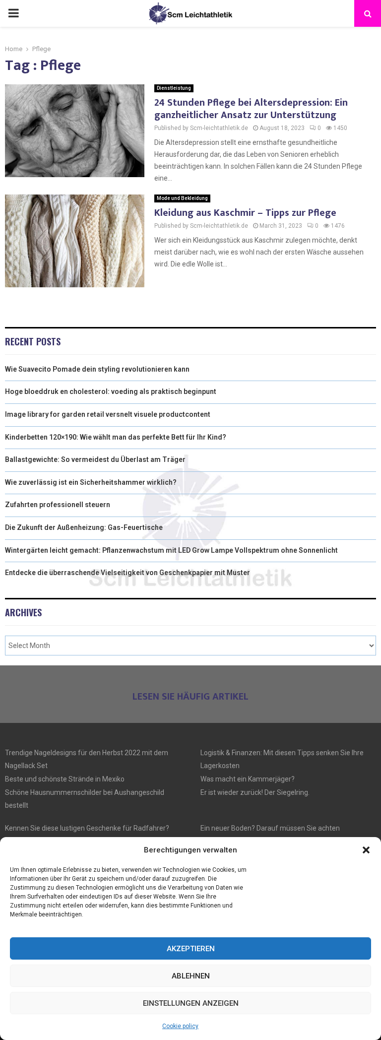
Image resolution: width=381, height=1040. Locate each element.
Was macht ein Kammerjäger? (247, 779)
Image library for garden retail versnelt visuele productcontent (107, 414)
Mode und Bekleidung (182, 198)
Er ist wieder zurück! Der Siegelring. (255, 792)
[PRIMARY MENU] (13, 13)
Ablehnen (191, 976)
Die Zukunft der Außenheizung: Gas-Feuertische (84, 527)
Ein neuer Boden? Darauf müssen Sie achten (270, 828)
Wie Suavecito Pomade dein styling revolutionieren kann (97, 369)
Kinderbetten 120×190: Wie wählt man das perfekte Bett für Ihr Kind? (115, 437)
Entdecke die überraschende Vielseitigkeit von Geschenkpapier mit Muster (127, 573)
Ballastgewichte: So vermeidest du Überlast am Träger (95, 459)
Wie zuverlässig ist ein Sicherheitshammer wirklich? (91, 482)
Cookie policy (180, 1026)
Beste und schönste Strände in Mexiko (65, 779)
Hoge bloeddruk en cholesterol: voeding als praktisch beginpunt (110, 391)
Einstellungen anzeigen (191, 1003)
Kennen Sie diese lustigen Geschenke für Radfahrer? (87, 828)
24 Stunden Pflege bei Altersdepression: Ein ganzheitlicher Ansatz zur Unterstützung (251, 109)
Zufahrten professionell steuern (57, 505)
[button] (366, 850)
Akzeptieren (191, 948)
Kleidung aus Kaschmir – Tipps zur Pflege (245, 212)
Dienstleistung (174, 88)
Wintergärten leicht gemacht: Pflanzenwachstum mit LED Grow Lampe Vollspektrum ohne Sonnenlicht (171, 550)
